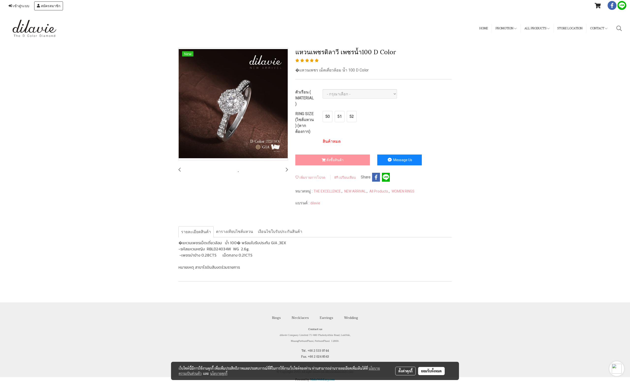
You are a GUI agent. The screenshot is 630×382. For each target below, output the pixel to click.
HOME (483, 28)
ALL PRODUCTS (535, 28)
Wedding (351, 318)
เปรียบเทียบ (347, 177)
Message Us (402, 160)
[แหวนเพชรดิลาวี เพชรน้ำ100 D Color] (233, 104)
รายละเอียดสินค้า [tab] (196, 231)
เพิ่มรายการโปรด (312, 177)
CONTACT (597, 28)
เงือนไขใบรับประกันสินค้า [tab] (280, 231)
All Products (379, 191)
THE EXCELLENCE (328, 191)
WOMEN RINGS (403, 191)
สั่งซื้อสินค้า (335, 160)
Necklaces (300, 318)
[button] (619, 28)
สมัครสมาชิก (50, 6)
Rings (276, 318)
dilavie (315, 203)
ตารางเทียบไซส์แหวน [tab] (234, 231)
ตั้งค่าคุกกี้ (405, 371)
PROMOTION (505, 28)
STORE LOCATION (570, 28)
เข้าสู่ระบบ (20, 6)
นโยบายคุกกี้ (218, 373)
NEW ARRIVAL (355, 191)
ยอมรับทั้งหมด (431, 371)
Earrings (326, 318)
